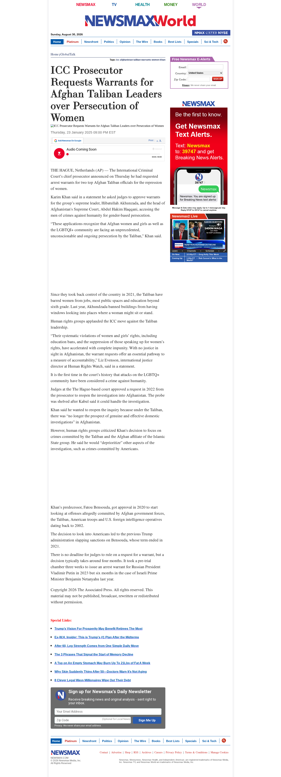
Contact (104, 752)
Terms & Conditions (196, 752)
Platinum (73, 41)
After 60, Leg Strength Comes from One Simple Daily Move (96, 645)
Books (158, 41)
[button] (225, 41)
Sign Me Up (147, 720)
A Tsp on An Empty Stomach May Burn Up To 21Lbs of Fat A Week (102, 663)
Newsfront (91, 41)
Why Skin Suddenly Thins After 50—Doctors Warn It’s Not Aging (100, 671)
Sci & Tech (211, 41)
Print (151, 140)
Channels (191, 251)
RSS (136, 752)
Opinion (125, 41)
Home (57, 41)
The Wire (142, 41)
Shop (127, 752)
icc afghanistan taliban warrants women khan (140, 59)
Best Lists (174, 41)
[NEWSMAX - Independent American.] (140, 20)
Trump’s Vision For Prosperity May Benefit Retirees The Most (98, 628)
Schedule (209, 251)
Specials (192, 41)
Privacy (58, 725)
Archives (146, 752)
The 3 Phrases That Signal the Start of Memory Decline (93, 654)
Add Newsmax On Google (69, 141)
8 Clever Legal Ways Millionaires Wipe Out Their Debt (92, 680)
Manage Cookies (219, 752)
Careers (158, 752)
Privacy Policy (174, 752)
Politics (109, 41)
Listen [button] (175, 251)
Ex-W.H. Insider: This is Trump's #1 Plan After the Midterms (96, 637)
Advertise (116, 752)
